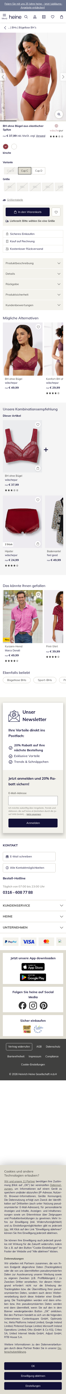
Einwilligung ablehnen (33, 1376)
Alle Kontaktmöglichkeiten (27, 867)
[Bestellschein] (43, 16)
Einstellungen (33, 1386)
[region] (33, 1279)
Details (10, 273)
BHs (14, 27)
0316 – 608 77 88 (18, 892)
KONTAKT (10, 845)
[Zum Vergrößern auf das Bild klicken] (59, 114)
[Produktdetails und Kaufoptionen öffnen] (38, 468)
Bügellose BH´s (27, 27)
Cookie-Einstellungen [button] (33, 1064)
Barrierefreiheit (15, 1056)
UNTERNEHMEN (15, 927)
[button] (4, 16)
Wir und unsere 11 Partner (19, 1181)
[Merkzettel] (52, 16)
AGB (39, 1046)
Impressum (35, 1056)
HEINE (7, 916)
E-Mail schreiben (19, 857)
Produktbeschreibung (20, 263)
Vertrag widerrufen (19, 1046)
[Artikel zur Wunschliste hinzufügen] (56, 212)
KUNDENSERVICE (16, 905)
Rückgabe (12, 284)
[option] (5, 146)
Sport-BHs (45, 680)
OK (33, 1366)
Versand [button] (40, 135)
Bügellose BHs (16, 680)
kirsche (7, 152)
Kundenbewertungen (19, 305)
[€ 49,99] (23, 348)
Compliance (52, 1056)
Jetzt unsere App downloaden (33, 958)
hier (6, 1229)
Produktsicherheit (17, 294)
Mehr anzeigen (34, 814)
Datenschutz (53, 1046)
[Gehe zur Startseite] (15, 16)
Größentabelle (15, 200)
